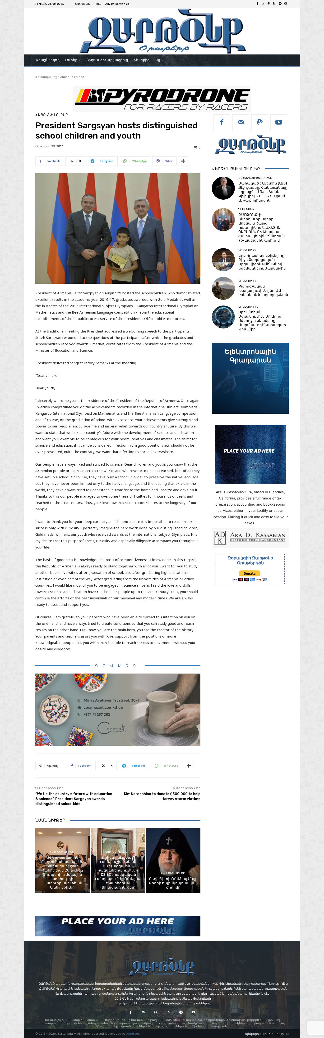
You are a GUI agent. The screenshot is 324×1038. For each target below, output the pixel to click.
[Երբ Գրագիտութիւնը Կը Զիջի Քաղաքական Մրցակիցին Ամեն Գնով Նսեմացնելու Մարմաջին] (223, 259)
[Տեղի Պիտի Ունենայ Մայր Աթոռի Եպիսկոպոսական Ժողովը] (173, 860)
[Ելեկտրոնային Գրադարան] (250, 378)
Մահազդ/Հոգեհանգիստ (255, 178)
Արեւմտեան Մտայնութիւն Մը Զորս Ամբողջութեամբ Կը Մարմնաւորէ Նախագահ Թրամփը (262, 320)
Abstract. (133, 1033)
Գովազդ (118, 666)
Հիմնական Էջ (46, 77)
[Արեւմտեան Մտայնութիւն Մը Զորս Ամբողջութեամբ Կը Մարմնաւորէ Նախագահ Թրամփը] (223, 317)
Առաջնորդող (248, 250)
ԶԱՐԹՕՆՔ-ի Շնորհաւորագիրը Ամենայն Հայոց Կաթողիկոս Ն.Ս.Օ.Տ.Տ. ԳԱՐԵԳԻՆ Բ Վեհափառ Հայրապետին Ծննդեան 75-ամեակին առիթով (261, 228)
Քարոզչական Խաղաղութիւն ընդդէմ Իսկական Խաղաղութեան (263, 290)
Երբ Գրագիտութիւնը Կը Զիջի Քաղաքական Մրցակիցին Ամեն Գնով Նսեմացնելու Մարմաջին (262, 261)
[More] (183, 161)
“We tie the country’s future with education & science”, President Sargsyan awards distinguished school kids (73, 799)
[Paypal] (269, 4)
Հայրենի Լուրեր (72, 77)
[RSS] (274, 4)
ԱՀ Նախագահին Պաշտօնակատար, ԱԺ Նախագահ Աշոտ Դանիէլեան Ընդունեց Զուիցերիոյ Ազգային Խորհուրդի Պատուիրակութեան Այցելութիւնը (62, 872)
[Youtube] (286, 4)
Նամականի (246, 209)
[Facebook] (257, 4)
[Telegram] (280, 4)
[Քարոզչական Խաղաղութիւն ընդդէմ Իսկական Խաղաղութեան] (223, 288)
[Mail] (263, 4)
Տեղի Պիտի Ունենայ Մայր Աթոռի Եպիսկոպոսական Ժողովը (173, 883)
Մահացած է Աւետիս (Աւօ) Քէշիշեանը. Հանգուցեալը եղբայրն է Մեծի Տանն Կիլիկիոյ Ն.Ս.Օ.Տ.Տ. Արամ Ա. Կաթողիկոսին (262, 191)
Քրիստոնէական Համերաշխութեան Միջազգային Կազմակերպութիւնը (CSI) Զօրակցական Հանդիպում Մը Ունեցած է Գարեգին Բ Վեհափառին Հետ (117, 872)
